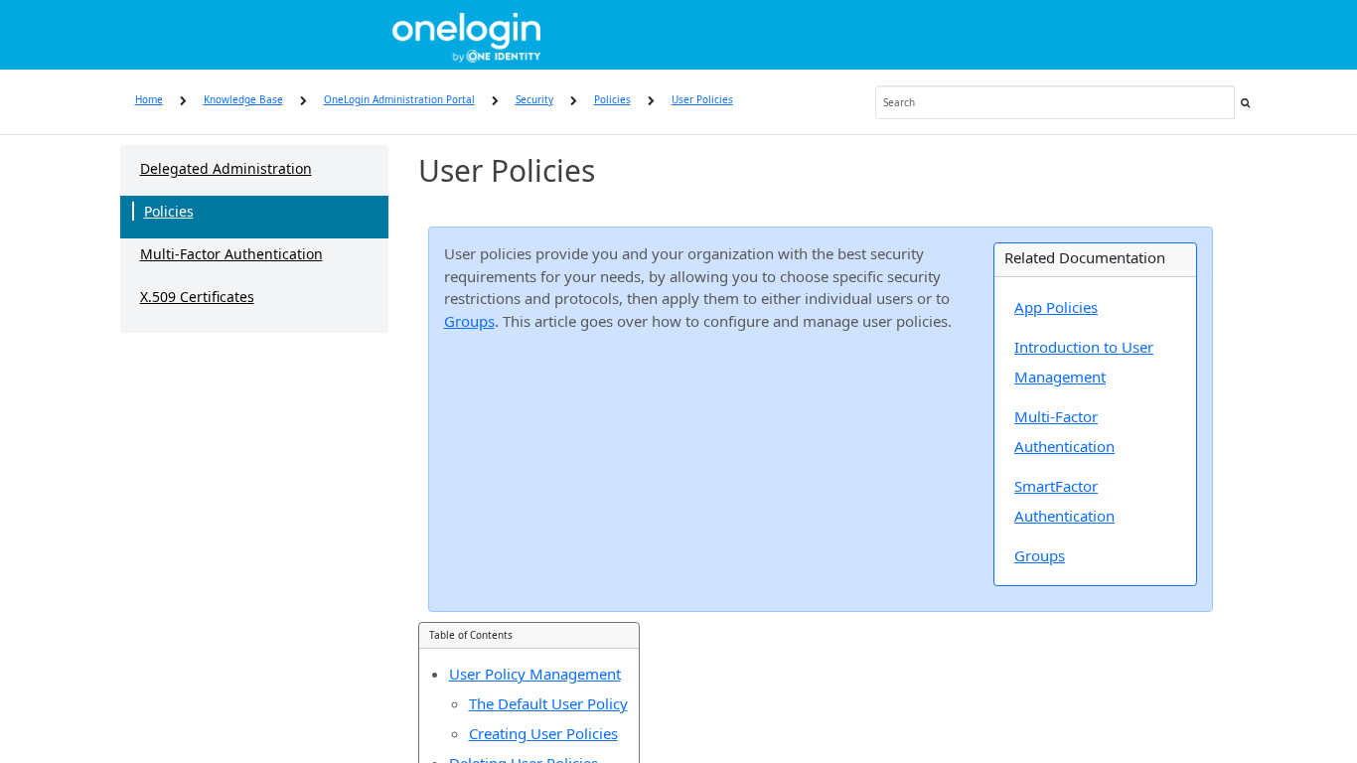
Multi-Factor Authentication (231, 253)
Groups (469, 321)
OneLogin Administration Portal (399, 99)
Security (534, 99)
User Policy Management (535, 674)
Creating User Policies (543, 733)
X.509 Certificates (197, 296)
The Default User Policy (548, 703)
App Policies (1056, 307)
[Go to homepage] (466, 35)
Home (149, 99)
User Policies (702, 99)
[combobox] (1055, 102)
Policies (612, 99)
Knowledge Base (243, 99)
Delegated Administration (226, 168)
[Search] (1246, 102)
